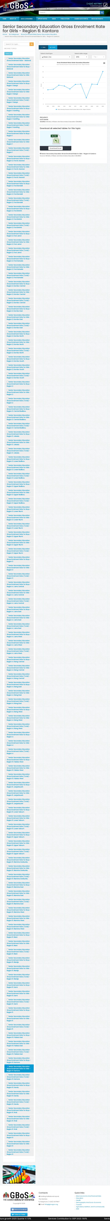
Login (60, 8)
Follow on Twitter (20, 1214)
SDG (77, 1209)
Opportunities (42, 19)
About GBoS (42, 8)
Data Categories (27, 19)
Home (4, 19)
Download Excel (55, 148)
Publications (65, 19)
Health (78, 1200)
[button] (56, 57)
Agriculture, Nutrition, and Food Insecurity (90, 1207)
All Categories (14, 34)
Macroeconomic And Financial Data (88, 1196)
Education (79, 1198)
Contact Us (52, 8)
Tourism (79, 1205)
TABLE (44, 47)
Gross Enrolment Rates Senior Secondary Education (39, 34)
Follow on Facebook (20, 1209)
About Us (13, 19)
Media (54, 19)
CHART (53, 47)
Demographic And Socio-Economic (88, 1202)
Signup (66, 8)
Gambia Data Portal (81, 19)
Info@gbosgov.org (51, 1204)
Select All (8, 53)
